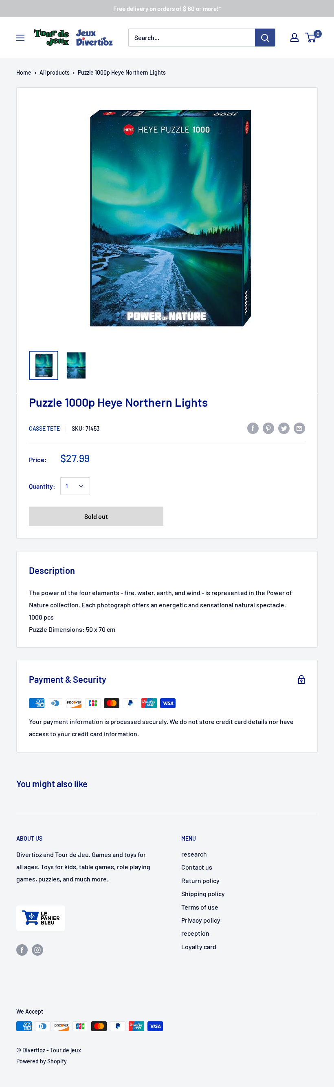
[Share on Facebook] (253, 427)
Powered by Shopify (41, 1061)
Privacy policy (200, 920)
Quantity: (42, 486)
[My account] (294, 37)
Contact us (196, 867)
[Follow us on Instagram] (37, 949)
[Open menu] (20, 38)
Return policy (200, 880)
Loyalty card (198, 946)
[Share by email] (299, 427)
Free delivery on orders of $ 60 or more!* (167, 8)
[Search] (265, 37)
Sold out (96, 516)
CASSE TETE (44, 428)
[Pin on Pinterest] (268, 427)
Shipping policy (203, 893)
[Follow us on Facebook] (22, 949)
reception (195, 933)
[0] (311, 37)
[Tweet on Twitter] (284, 427)
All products (55, 72)
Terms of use (199, 907)
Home (23, 72)
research (194, 854)
